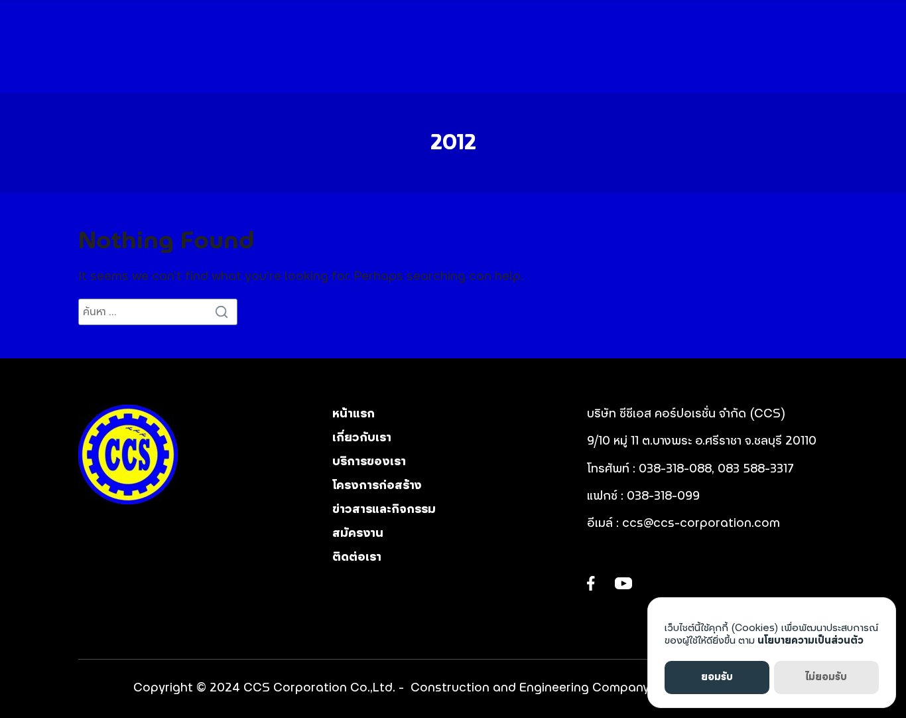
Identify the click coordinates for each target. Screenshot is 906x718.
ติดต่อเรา (356, 557)
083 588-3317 (756, 469)
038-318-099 (665, 496)
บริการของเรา (369, 462)
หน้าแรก (353, 414)
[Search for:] (157, 312)
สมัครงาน (357, 533)
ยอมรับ (717, 677)
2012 (453, 142)
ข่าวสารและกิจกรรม (384, 510)
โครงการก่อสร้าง (377, 486)
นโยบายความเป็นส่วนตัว (810, 641)
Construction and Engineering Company (530, 688)
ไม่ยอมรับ (826, 677)
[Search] (224, 312)
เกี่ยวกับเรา (361, 438)
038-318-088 (675, 469)
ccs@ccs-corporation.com (701, 524)
